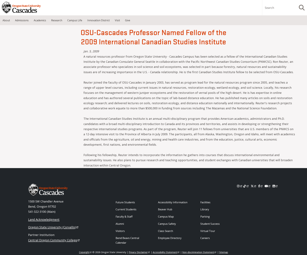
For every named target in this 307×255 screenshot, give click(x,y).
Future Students (125, 202)
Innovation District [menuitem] (98, 20)
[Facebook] (260, 186)
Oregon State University (52, 227)
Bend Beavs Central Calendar (127, 240)
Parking (205, 216)
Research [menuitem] (56, 20)
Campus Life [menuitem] (74, 20)
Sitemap (223, 252)
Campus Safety (167, 224)
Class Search (165, 231)
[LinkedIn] (275, 186)
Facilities (205, 202)
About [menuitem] (6, 20)
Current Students (126, 209)
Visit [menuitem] (117, 20)
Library (204, 209)
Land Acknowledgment (43, 219)
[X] (254, 186)
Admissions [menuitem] (22, 20)
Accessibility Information (172, 202)
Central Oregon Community (52, 240)
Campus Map (166, 216)
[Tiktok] (246, 186)
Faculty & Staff (124, 216)
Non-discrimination (198, 252)
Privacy (138, 252)
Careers (205, 238)
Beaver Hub (165, 209)
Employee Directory (169, 238)
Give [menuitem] (127, 20)
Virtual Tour (207, 231)
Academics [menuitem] (40, 20)
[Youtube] (268, 186)
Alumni (120, 224)
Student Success (210, 224)
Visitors (120, 231)
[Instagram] (240, 186)
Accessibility (165, 252)
